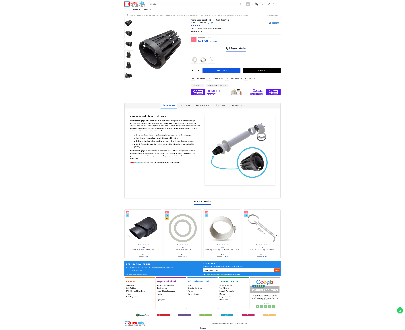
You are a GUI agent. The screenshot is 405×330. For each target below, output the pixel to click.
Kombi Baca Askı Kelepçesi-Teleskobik (262, 250)
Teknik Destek (162, 288)
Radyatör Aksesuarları (226, 291)
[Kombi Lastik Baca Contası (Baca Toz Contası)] (195, 60)
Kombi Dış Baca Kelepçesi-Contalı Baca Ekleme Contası (222, 250)
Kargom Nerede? (193, 294)
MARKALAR (147, 9)
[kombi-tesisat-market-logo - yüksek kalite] (135, 323)
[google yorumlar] (264, 285)
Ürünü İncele (145, 243)
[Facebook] (257, 306)
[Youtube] (265, 306)
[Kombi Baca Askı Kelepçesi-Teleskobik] (212, 60)
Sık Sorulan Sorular (225, 285)
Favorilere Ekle (141, 243)
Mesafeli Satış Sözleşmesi (166, 291)
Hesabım (160, 294)
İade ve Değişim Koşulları (165, 285)
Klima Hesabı (223, 300)
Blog (189, 285)
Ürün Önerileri (221, 105)
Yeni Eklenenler (224, 288)
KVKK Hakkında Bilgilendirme (135, 291)
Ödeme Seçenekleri (203, 105)
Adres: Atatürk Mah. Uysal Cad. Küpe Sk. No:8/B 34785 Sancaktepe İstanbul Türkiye (149, 267)
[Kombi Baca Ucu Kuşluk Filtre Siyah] (143, 228)
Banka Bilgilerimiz (132, 297)
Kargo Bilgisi (237, 105)
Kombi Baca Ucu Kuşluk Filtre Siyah (143, 250)
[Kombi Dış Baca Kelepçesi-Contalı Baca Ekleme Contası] (203, 60)
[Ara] (248, 4)
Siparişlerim (161, 300)
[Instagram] (261, 306)
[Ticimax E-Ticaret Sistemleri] (202, 328)
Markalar (222, 294)
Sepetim (160, 297)
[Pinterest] (269, 306)
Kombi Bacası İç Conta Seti (183, 250)
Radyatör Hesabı (225, 297)
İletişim (128, 294)
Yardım (190, 291)
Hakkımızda (130, 285)
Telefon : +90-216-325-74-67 (134, 271)
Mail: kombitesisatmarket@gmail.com (136, 274)
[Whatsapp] (273, 306)
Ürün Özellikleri (169, 105)
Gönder (277, 270)
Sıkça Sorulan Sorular (195, 288)
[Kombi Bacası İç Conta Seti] (182, 228)
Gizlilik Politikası (131, 288)
